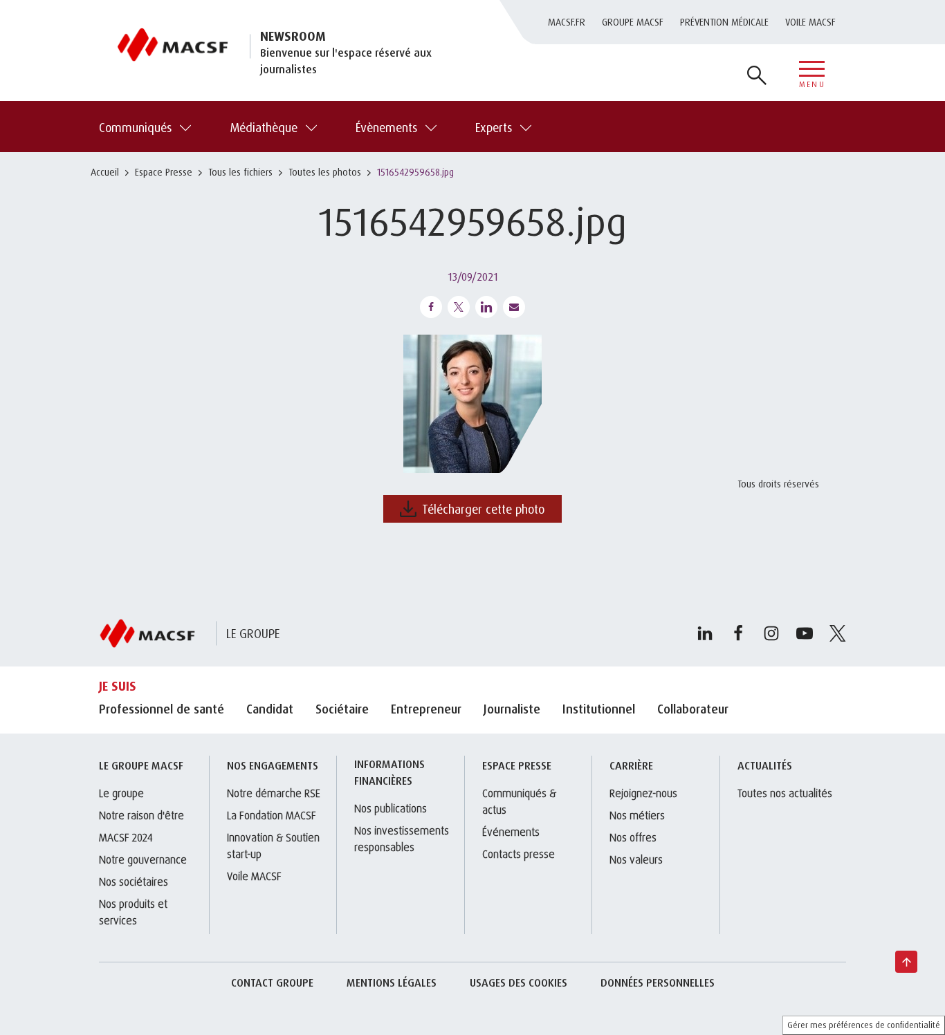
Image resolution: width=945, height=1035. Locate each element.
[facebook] (738, 633)
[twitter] (837, 633)
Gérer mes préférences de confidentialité (863, 1025)
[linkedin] (705, 633)
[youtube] (804, 633)
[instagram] (771, 633)
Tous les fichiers (240, 172)
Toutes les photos (324, 172)
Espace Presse (163, 172)
